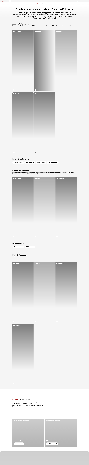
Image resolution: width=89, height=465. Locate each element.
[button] (18, 162)
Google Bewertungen (50, 3)
